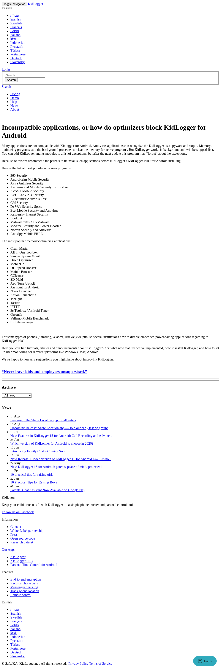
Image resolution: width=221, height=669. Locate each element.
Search (11, 80)
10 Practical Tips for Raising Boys (33, 482)
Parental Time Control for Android (33, 565)
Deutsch (16, 58)
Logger (35, 4)
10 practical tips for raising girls (31, 474)
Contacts (16, 527)
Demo (14, 98)
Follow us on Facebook (18, 512)
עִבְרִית (14, 15)
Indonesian (17, 42)
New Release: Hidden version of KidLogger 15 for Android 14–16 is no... (60, 459)
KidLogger (17, 557)
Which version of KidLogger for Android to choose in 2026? (51, 443)
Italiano (15, 35)
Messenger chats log (24, 587)
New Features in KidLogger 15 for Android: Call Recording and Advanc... (61, 436)
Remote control (20, 595)
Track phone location (24, 591)
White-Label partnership (26, 530)
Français (16, 27)
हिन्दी (13, 39)
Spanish (15, 19)
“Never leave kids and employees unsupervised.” (44, 371)
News (14, 105)
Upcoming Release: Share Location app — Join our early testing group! (59, 428)
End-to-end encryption (25, 579)
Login (6, 69)
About (14, 109)
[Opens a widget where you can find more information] (205, 661)
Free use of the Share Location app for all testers (43, 420)
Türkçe (15, 50)
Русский (16, 46)
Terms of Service (100, 663)
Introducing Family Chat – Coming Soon (38, 451)
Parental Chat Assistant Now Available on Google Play (47, 490)
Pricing (15, 94)
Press (13, 534)
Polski (14, 31)
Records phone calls (24, 583)
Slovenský (17, 62)
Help (13, 102)
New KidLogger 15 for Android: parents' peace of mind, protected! (56, 467)
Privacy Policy (78, 663)
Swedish (16, 23)
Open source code (22, 538)
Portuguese (17, 54)
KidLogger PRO (21, 561)
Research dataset (21, 542)
